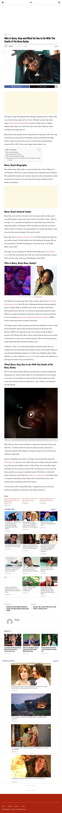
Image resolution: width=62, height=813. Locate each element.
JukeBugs (8, 809)
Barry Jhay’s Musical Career (14, 154)
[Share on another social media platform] (56, 86)
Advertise (10, 806)
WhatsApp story (9, 462)
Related (11, 160)
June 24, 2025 (45, 653)
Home (5, 34)
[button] (31, 414)
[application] (31, 414)
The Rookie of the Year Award (25, 237)
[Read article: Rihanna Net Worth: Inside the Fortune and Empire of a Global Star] (49, 640)
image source (39, 296)
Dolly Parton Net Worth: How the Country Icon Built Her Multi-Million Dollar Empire (31, 649)
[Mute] (53, 440)
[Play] (6, 440)
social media (32, 356)
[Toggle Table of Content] (38, 149)
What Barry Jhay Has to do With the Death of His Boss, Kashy (23, 158)
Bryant (11, 46)
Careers (16, 806)
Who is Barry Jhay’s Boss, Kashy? (15, 156)
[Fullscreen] (55, 440)
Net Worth (8, 644)
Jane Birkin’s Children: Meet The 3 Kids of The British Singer (47, 499)
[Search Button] (59, 2)
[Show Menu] (2, 2)
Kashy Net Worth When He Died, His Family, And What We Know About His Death (12, 500)
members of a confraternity (37, 475)
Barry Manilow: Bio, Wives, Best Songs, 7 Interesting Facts (29, 499)
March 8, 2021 (18, 46)
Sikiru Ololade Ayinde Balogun (20, 123)
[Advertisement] (31, 21)
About (3, 806)
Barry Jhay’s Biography (12, 152)
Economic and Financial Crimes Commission (34, 317)
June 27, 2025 (26, 653)
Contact (23, 806)
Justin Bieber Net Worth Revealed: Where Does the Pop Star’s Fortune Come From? (12, 649)
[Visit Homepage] (31, 2)
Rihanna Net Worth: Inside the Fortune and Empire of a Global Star (49, 649)
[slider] (30, 439)
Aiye (12, 222)
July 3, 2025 (7, 653)
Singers (10, 34)
